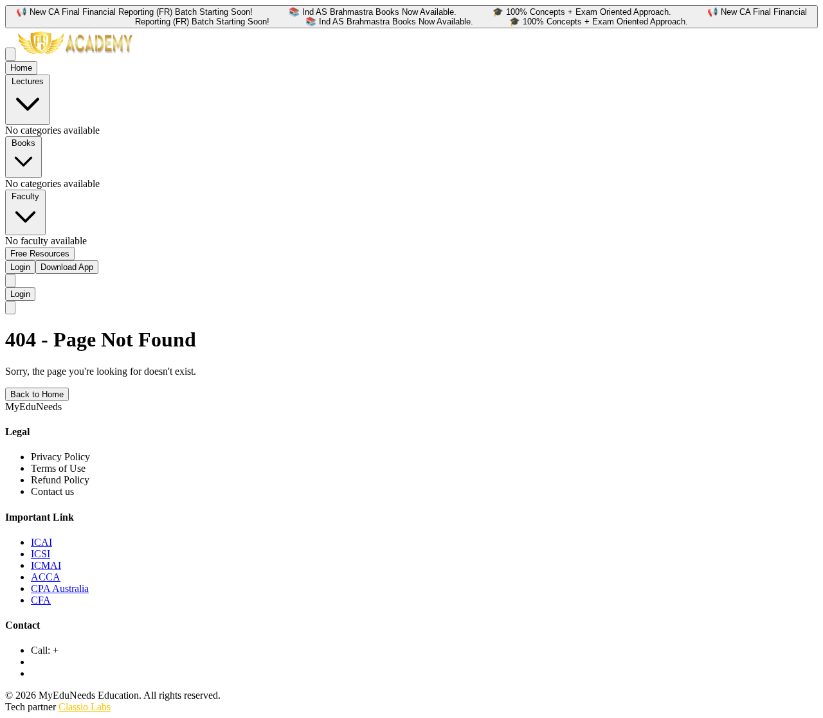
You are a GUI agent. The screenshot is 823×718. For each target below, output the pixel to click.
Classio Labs (85, 706)
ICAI (41, 542)
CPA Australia (60, 588)
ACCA (45, 576)
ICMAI (46, 565)
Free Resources (39, 253)
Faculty (25, 196)
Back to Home (37, 394)
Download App (67, 267)
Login (20, 267)
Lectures (28, 81)
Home (21, 68)
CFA (41, 600)
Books (23, 143)
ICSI (40, 553)
